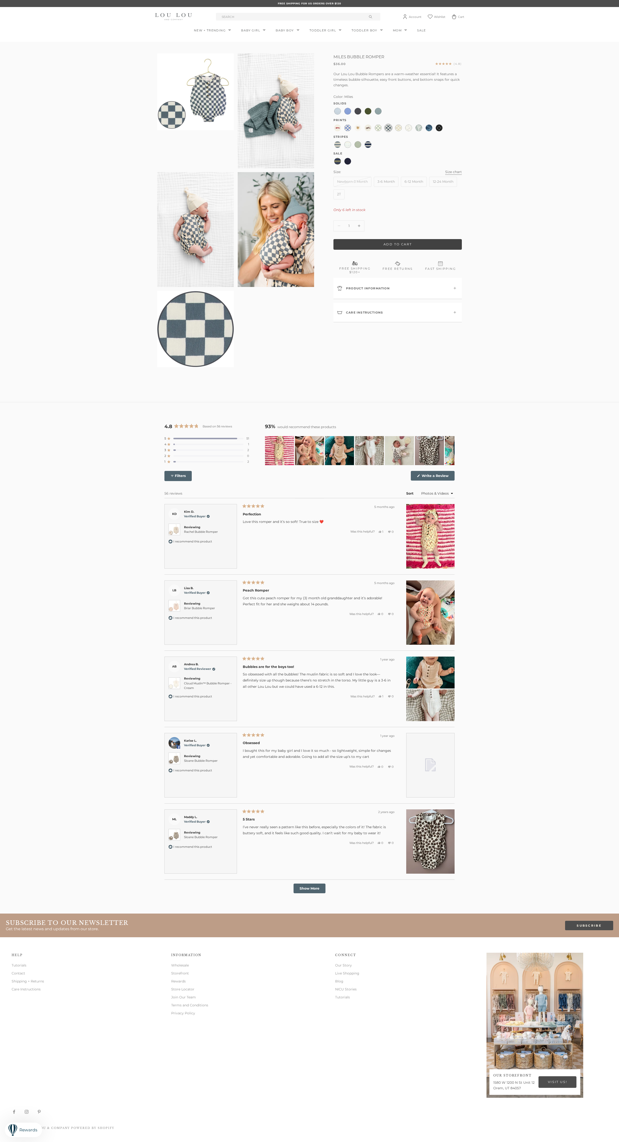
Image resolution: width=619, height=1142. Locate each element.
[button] (206, 438)
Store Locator (182, 989)
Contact (18, 973)
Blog (339, 981)
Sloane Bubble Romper (201, 760)
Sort (410, 493)
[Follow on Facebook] (14, 1111)
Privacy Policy (183, 1013)
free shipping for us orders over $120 (309, 3)
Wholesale (180, 965)
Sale (421, 30)
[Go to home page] (174, 17)
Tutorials (19, 965)
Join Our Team (183, 997)
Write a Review (438, 477)
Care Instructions (26, 989)
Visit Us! (557, 1082)
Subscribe (589, 925)
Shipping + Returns (28, 981)
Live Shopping (347, 973)
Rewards (178, 981)
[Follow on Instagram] (26, 1111)
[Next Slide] (451, 450)
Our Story (343, 965)
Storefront (180, 973)
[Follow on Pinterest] (39, 1111)
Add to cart (397, 244)
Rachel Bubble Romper (201, 532)
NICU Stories (346, 989)
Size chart (453, 171)
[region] (360, 450)
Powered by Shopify (92, 1128)
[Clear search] (371, 17)
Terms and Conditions (189, 1005)
